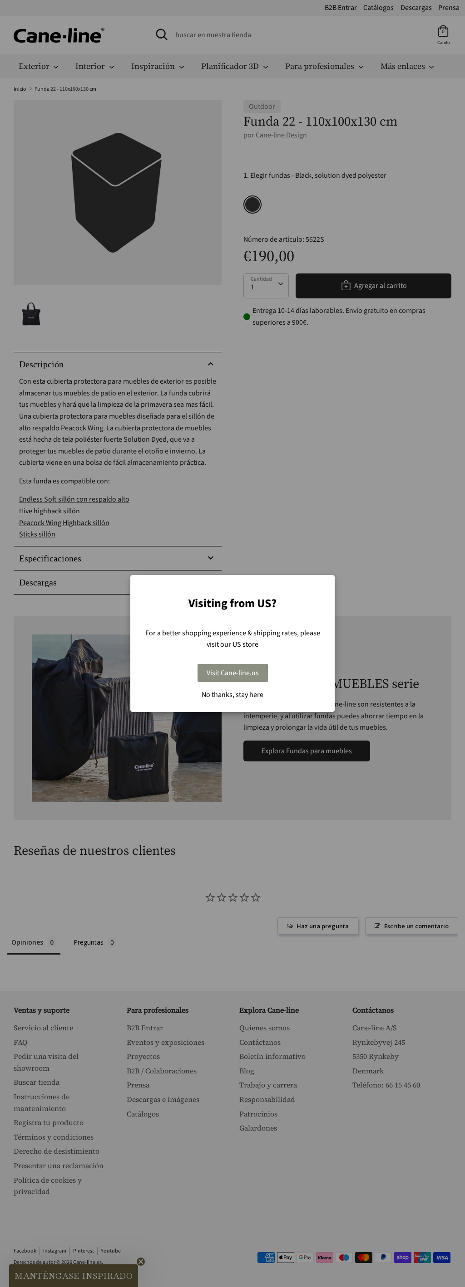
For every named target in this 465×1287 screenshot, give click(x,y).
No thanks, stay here (232, 694)
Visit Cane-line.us (233, 673)
